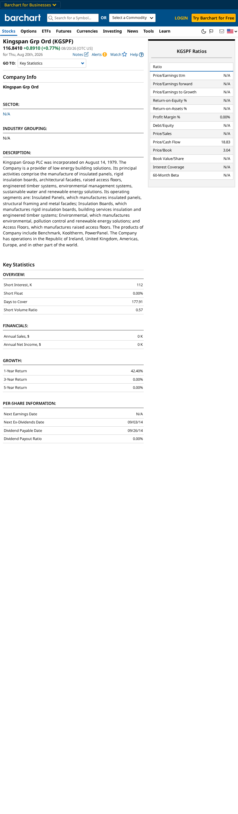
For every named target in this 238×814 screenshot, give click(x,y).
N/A (6, 114)
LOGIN (181, 18)
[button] (232, 31)
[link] (137, 54)
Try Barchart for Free (213, 18)
